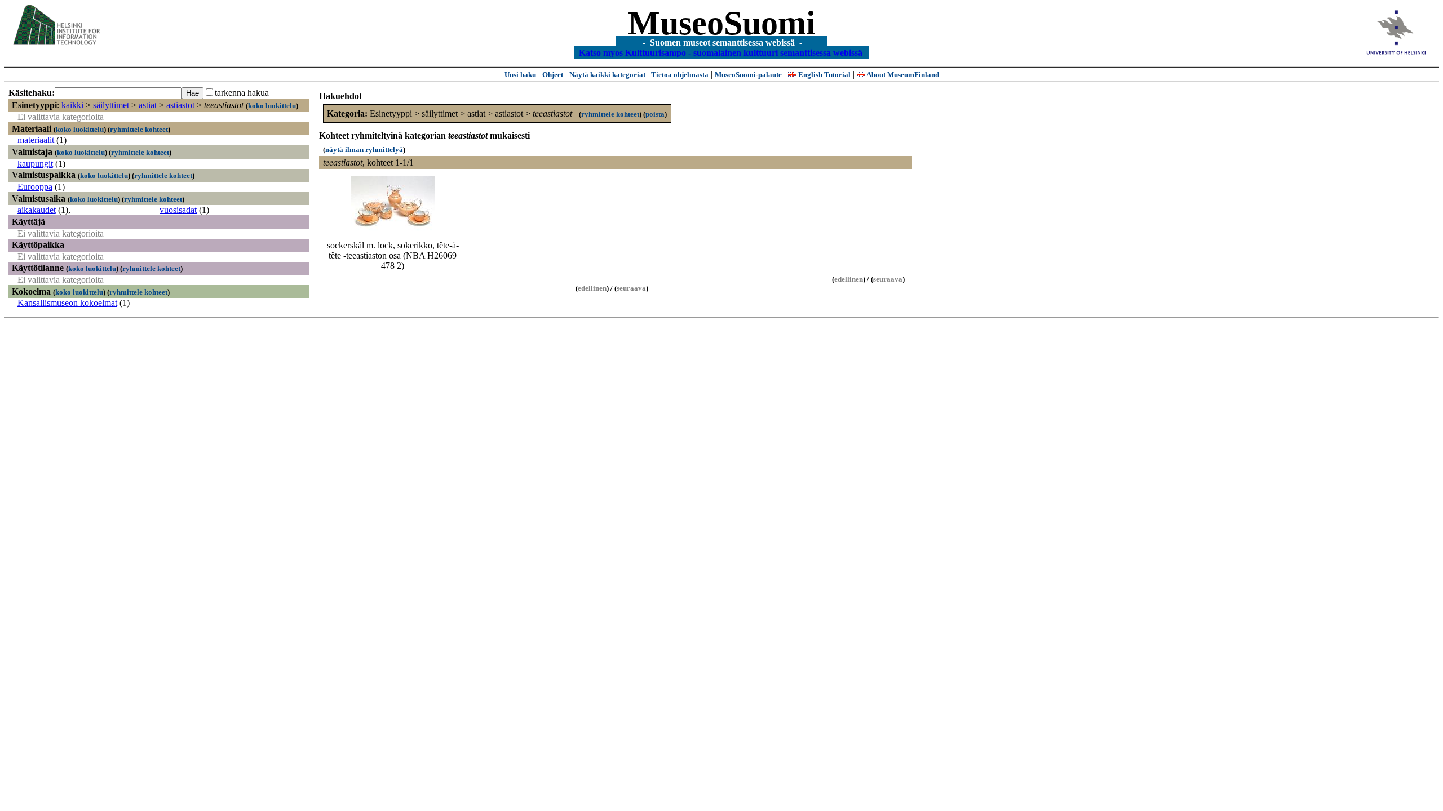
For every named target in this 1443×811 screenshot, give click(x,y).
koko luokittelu (272, 105)
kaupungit (35, 163)
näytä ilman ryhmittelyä (364, 149)
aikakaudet (36, 210)
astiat (148, 105)
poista (655, 114)
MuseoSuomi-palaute (748, 74)
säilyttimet (111, 105)
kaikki (72, 105)
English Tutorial (823, 74)
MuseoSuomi (722, 23)
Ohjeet (552, 74)
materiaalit (35, 140)
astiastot (180, 105)
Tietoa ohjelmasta (680, 74)
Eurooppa (34, 186)
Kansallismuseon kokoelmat (67, 303)
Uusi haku (520, 74)
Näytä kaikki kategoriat (608, 74)
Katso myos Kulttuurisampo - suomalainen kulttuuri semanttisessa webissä (720, 52)
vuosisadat (178, 210)
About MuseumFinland (902, 74)
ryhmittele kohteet (139, 129)
